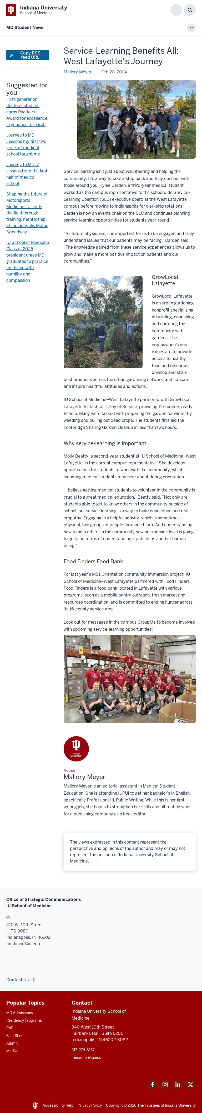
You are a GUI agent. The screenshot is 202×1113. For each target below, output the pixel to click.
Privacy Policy (90, 1105)
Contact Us (17, 979)
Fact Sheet (15, 1035)
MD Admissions (19, 1012)
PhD (9, 1028)
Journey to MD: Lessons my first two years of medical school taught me (26, 144)
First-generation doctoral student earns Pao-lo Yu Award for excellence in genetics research (26, 112)
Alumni (12, 1043)
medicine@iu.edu (86, 1057)
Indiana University (180, 1105)
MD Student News (24, 27)
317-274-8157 (83, 1049)
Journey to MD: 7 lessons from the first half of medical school (26, 174)
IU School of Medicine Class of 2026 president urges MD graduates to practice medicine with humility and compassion (27, 261)
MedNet (13, 1051)
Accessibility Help (58, 1105)
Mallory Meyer (78, 72)
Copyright (114, 1105)
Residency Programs (24, 1020)
